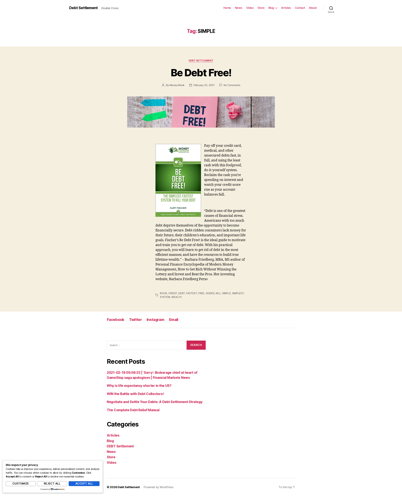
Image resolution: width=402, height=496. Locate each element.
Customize (20, 483)
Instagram (155, 319)
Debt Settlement (83, 8)
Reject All (52, 483)
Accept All (84, 483)
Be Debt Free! (201, 73)
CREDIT (172, 293)
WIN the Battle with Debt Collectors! (135, 394)
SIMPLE (226, 293)
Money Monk (177, 85)
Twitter (135, 319)
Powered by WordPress (159, 487)
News (238, 7)
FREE (201, 293)
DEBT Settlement (201, 60)
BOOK (163, 293)
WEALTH (176, 297)
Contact (300, 7)
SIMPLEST (238, 293)
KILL (218, 293)
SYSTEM (165, 297)
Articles (286, 7)
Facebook (115, 319)
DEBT (181, 293)
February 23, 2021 (204, 85)
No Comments (232, 85)
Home (227, 7)
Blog (271, 7)
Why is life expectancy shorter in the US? (139, 386)
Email (173, 319)
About (313, 7)
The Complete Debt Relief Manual (133, 410)
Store (261, 7)
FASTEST (191, 293)
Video (250, 7)
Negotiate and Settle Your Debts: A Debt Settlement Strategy (155, 402)
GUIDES (210, 293)
